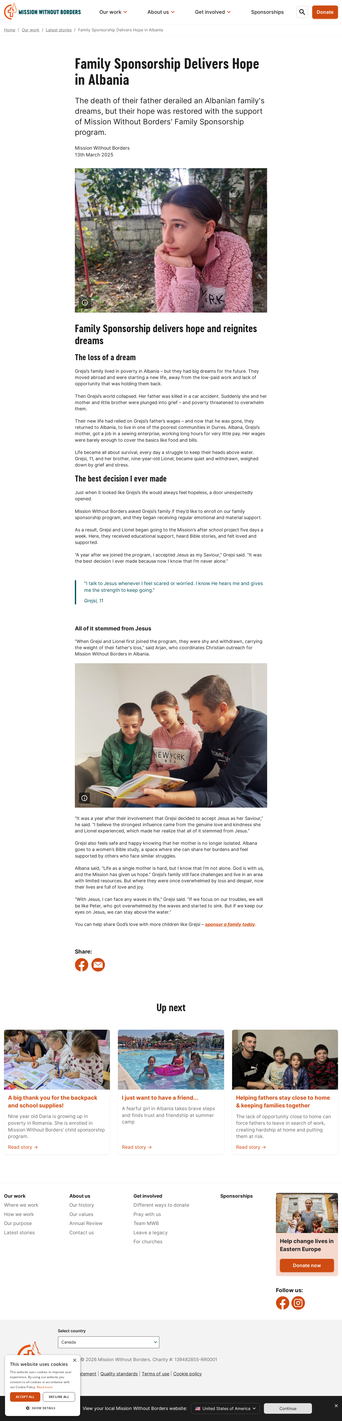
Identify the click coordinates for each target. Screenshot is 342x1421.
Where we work (21, 1205)
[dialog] (42, 1385)
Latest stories (59, 29)
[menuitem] (45, 12)
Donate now (307, 1265)
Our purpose (18, 1223)
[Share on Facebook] (81, 965)
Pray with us (147, 1214)
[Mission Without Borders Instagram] (298, 1303)
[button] (42, 1408)
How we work (19, 1214)
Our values (81, 1214)
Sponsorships (236, 1196)
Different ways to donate (161, 1205)
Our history (81, 1205)
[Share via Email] (98, 965)
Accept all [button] (25, 1397)
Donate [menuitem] (325, 12)
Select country (72, 1330)
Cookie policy (187, 1373)
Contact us (81, 1233)
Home (9, 29)
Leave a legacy (150, 1233)
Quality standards (119, 1373)
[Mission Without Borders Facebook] (282, 1303)
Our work (30, 29)
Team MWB (146, 1223)
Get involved (147, 1196)
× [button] (74, 1360)
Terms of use (155, 1373)
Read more (45, 1387)
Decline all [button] (59, 1397)
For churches (147, 1242)
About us (79, 1196)
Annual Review (85, 1223)
